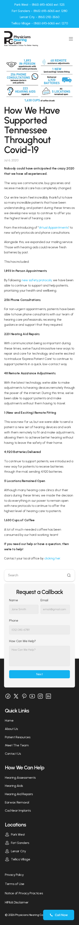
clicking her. (52, 558)
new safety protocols (37, 280)
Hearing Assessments (20, 778)
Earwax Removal (17, 802)
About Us (11, 729)
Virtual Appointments (53, 227)
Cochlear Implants (18, 810)
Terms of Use (14, 884)
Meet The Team (17, 745)
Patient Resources (17, 737)
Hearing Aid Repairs (19, 794)
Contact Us (13, 754)
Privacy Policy (14, 875)
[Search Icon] (39, 575)
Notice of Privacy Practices (24, 893)
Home (9, 720)
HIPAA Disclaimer (17, 902)
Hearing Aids (14, 786)
